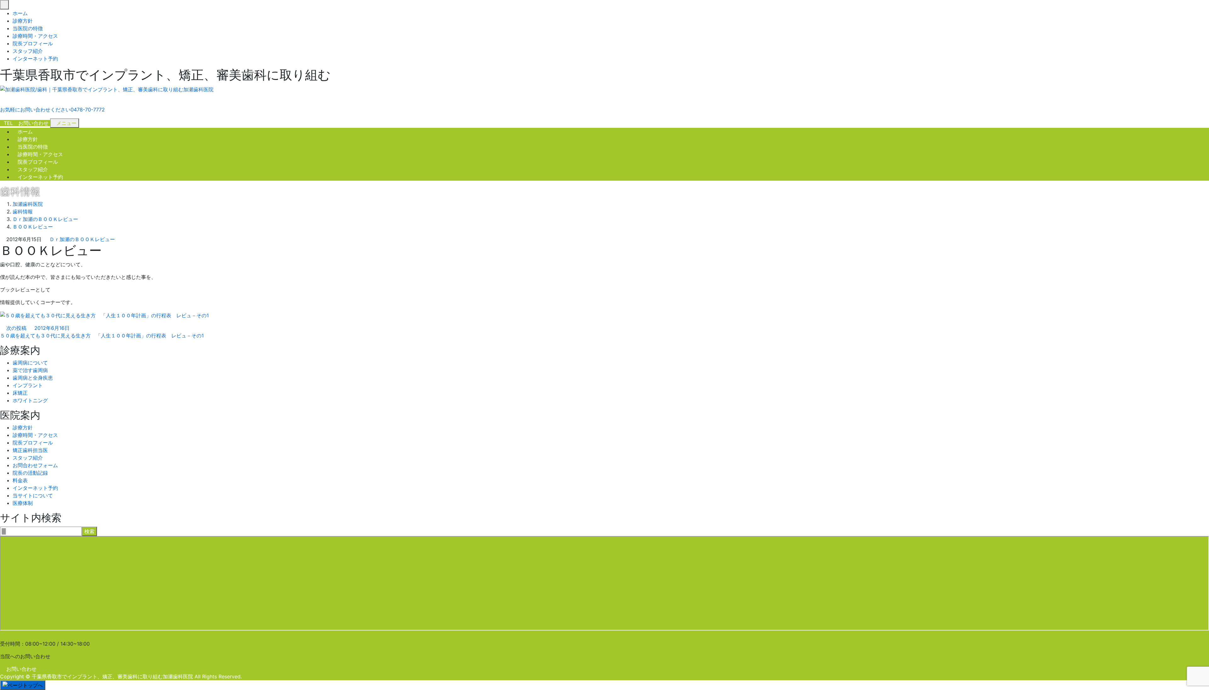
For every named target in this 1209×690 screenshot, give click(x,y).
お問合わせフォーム (35, 465)
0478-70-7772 (23, 636)
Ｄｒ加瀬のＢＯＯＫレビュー (82, 239)
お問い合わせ (21, 669)
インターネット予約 (35, 58)
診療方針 (23, 21)
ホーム (20, 13)
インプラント (28, 385)
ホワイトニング (30, 400)
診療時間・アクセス (35, 36)
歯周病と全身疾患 (33, 378)
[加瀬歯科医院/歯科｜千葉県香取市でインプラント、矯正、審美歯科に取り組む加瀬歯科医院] (106, 89)
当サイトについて (33, 495)
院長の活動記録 (30, 473)
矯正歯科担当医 (30, 450)
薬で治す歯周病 (30, 370)
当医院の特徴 (28, 28)
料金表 (20, 480)
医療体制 (23, 503)
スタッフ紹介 (28, 51)
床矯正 (20, 393)
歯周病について (30, 362)
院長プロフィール (33, 43)
